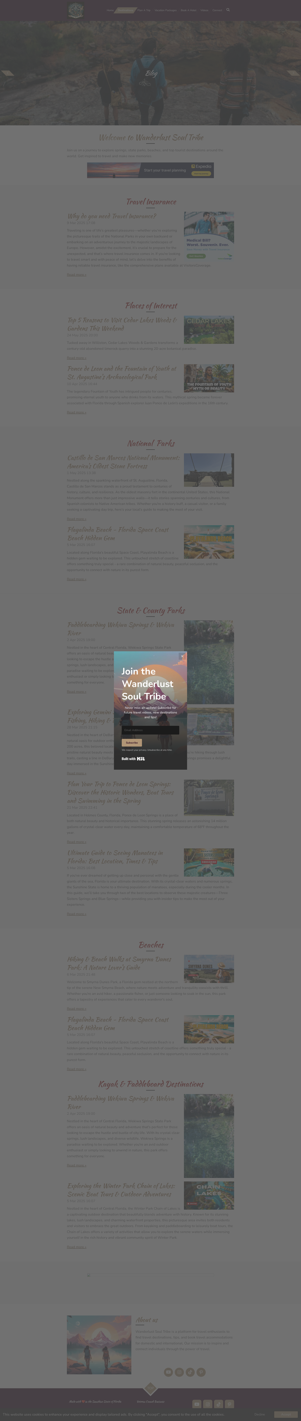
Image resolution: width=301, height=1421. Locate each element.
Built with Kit (133, 759)
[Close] (182, 656)
